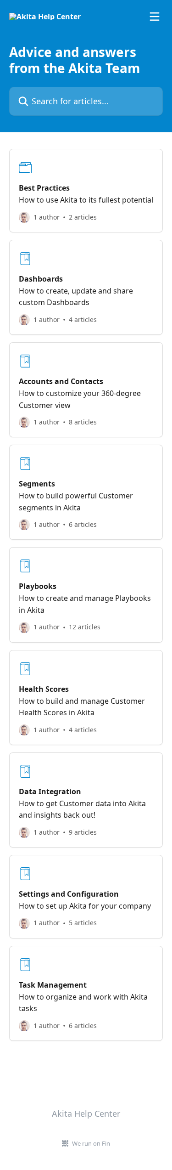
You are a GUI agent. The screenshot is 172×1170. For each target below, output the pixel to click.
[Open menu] (154, 16)
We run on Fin (91, 1143)
